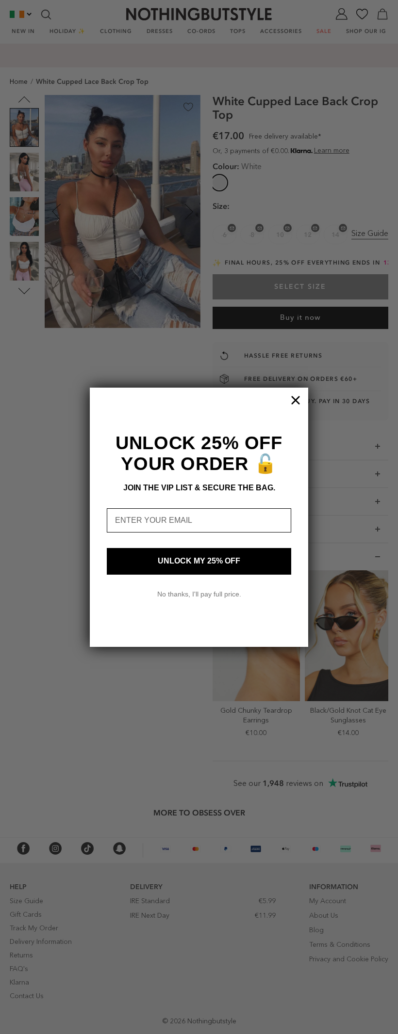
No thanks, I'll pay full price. (199, 594)
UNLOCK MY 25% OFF (199, 561)
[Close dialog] (295, 400)
